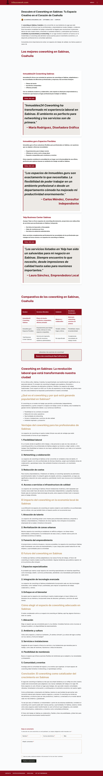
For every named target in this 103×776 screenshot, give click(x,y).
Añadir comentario (28, 741)
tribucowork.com (19, 2)
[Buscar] (97, 2)
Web (65, 736)
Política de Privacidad (19, 773)
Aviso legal (30, 773)
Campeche (57, 19)
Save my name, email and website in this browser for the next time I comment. (43, 756)
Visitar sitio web (29, 98)
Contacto (8, 773)
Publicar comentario (29, 761)
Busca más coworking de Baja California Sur (51, 356)
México (92, 2)
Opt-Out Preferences (41, 773)
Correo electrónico (49, 736)
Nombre (25, 736)
